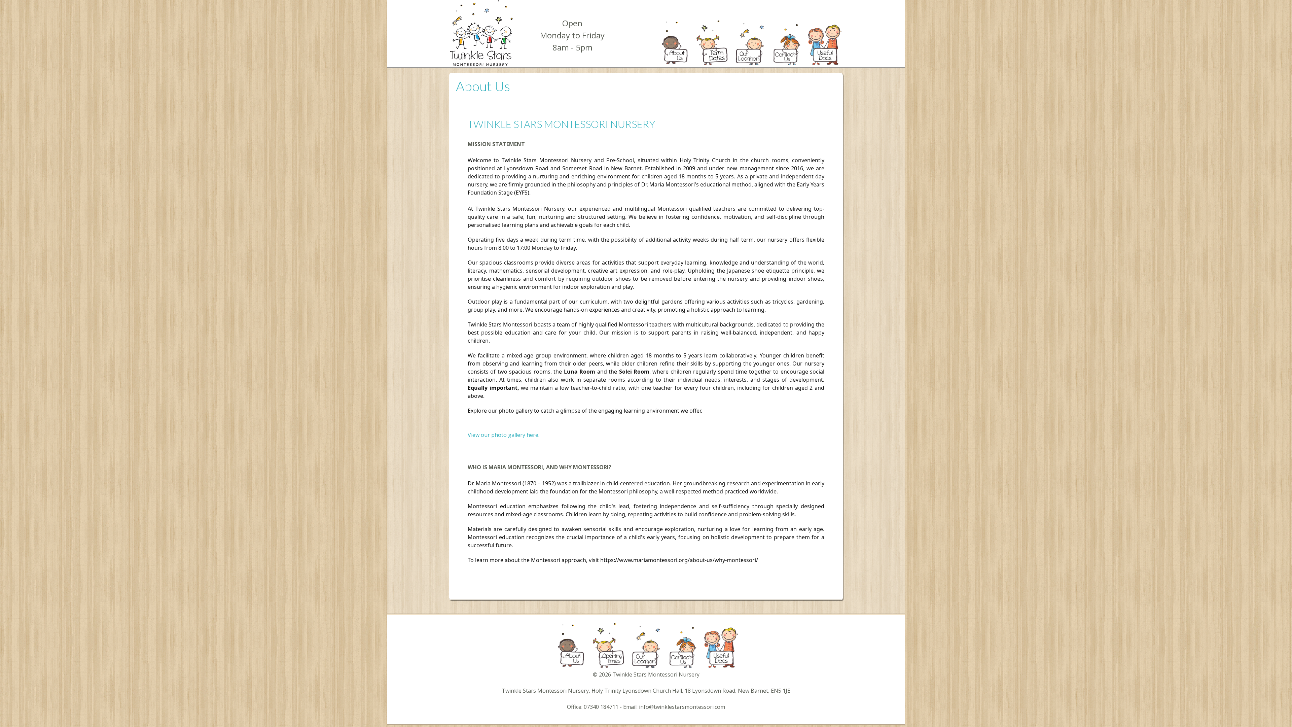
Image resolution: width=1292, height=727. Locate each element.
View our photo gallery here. (503, 435)
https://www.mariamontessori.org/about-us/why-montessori (678, 560)
